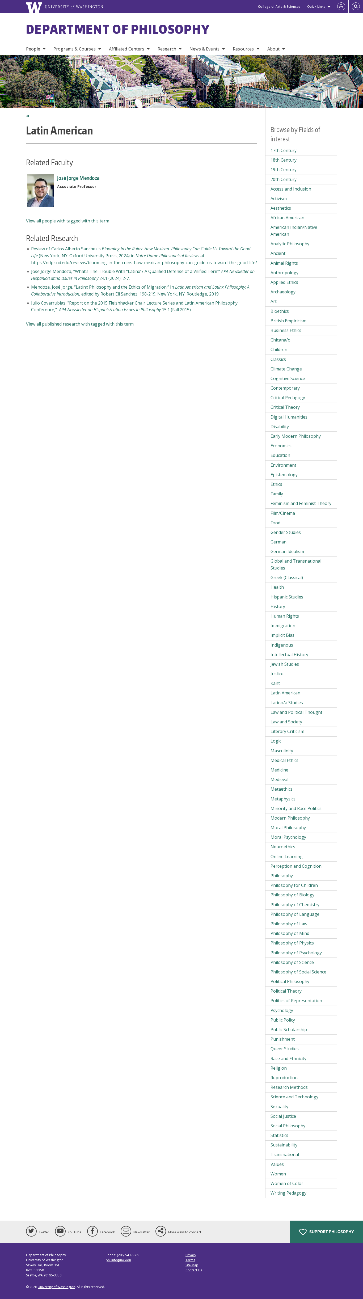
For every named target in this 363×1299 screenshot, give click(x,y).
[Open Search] (356, 6)
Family (277, 494)
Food (275, 523)
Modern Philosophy (290, 818)
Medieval (279, 779)
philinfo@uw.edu (118, 1260)
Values (277, 1164)
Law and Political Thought (296, 712)
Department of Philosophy (118, 29)
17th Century (284, 150)
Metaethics (282, 789)
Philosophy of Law (289, 924)
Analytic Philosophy (290, 244)
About (273, 49)
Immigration (283, 626)
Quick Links (316, 6)
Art (274, 301)
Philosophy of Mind (290, 933)
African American (287, 218)
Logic (276, 741)
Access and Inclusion (291, 189)
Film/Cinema (283, 513)
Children (279, 349)
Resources (243, 49)
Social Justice (283, 1116)
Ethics (276, 484)
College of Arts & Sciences (279, 6)
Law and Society (286, 722)
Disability (280, 426)
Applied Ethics (284, 282)
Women (278, 1174)
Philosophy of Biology (292, 895)
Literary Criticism (287, 731)
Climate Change (286, 369)
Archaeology (283, 292)
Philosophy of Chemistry (295, 905)
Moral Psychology (288, 837)
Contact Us (193, 1270)
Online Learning (287, 856)
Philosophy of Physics (292, 943)
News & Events (204, 49)
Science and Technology (294, 1097)
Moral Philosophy (288, 827)
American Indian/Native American (294, 230)
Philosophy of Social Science (298, 972)
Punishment (283, 1039)
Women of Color (287, 1183)
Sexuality (279, 1107)
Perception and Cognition (296, 866)
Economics (281, 446)
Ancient (278, 253)
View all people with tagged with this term (67, 221)
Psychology (282, 1010)
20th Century (284, 179)
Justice (277, 674)
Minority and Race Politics (296, 808)
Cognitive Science (288, 378)
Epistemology (284, 475)
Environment (283, 465)
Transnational (285, 1154)
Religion (279, 1068)
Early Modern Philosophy (296, 436)
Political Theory (286, 991)
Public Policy (283, 1020)
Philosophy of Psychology (296, 953)
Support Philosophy (331, 1231)
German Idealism (287, 551)
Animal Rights (284, 263)
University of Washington (56, 1287)
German (278, 542)
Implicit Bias (282, 635)
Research (167, 49)
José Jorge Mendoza (78, 177)
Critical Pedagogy (288, 397)
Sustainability (284, 1145)
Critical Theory (285, 407)
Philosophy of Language (295, 914)
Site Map (191, 1265)
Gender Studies (286, 532)
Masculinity (282, 751)
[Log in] (341, 6)
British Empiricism (288, 321)
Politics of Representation (296, 1000)
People (33, 49)
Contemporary (285, 388)
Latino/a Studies (287, 703)
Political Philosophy (290, 981)
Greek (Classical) (287, 577)
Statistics (279, 1135)
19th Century (284, 169)
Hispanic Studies (287, 597)
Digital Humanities (289, 417)
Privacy (190, 1255)
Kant (275, 683)
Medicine (279, 770)
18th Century (284, 160)
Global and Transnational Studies (296, 564)
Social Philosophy (288, 1126)
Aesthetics (281, 208)
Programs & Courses (74, 49)
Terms (190, 1260)
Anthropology (284, 273)
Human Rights (285, 616)
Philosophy (282, 876)
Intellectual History (289, 654)
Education (280, 455)
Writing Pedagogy (288, 1193)
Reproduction (284, 1078)
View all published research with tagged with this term (80, 324)
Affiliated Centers (126, 49)
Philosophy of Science (292, 962)
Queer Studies (285, 1049)
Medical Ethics (284, 760)
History (278, 606)
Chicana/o (280, 340)
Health (277, 587)
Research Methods (289, 1087)
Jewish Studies (285, 664)
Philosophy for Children (294, 885)
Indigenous (282, 645)
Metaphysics (283, 799)
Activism (279, 198)
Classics (278, 359)
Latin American (285, 693)
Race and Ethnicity (288, 1058)
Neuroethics (283, 847)
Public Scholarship (289, 1029)
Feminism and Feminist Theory (301, 503)
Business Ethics (286, 330)
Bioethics (280, 311)
